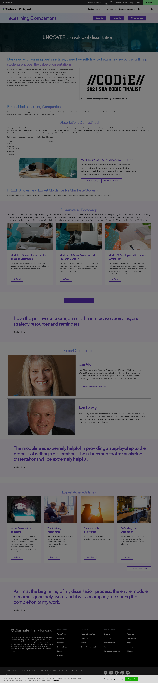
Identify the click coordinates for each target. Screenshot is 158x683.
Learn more (56, 680)
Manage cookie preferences (113, 679)
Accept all (131, 679)
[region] (79, 679)
